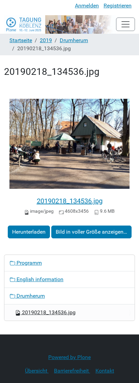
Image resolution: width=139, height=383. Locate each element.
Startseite (20, 40)
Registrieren (118, 5)
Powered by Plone (69, 357)
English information (39, 279)
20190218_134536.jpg (70, 201)
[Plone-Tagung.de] (60, 24)
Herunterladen (29, 232)
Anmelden (87, 5)
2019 (46, 40)
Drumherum (74, 40)
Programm (28, 263)
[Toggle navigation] (125, 24)
